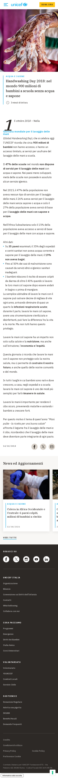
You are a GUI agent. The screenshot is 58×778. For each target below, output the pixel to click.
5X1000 (6, 713)
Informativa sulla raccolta (12, 775)
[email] (52, 447)
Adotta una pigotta (12, 707)
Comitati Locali (10, 679)
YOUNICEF (8, 673)
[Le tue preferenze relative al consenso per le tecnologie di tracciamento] (53, 773)
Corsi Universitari (11, 651)
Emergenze (8, 634)
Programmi (8, 628)
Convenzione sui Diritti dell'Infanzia (20, 594)
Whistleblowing (10, 605)
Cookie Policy (38, 751)
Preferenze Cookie (12, 756)
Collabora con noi (11, 611)
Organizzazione (10, 583)
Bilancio (7, 589)
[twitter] (43, 447)
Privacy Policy (9, 751)
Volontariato (9, 668)
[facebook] (34, 447)
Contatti (7, 600)
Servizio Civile (9, 685)
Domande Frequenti (12, 724)
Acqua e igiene (15, 76)
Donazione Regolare (12, 702)
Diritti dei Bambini (11, 639)
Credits (6, 740)
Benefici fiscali (10, 718)
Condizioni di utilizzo (12, 745)
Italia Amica (9, 645)
